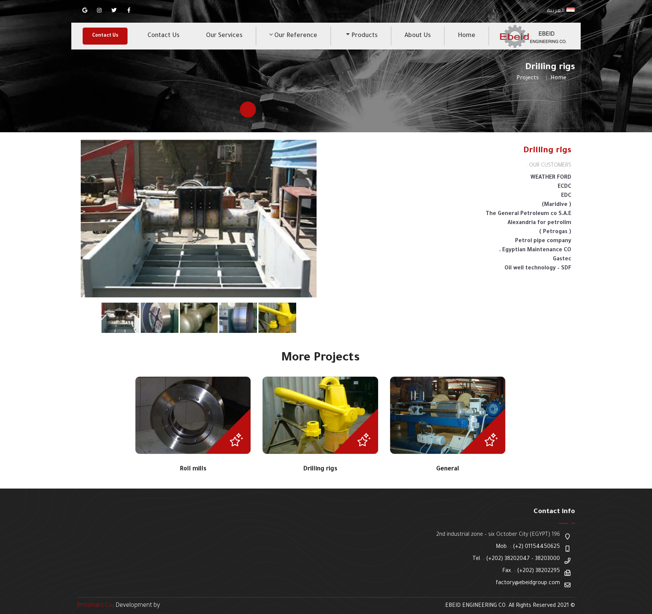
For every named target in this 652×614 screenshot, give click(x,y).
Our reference (295, 35)
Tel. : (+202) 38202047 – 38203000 (516, 559)
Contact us (164, 35)
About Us (417, 35)
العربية (556, 11)
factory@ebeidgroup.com (528, 583)
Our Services (224, 35)
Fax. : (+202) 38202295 (531, 571)
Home (466, 35)
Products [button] (364, 35)
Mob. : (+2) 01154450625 (528, 547)
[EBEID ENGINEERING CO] (532, 36)
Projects (528, 79)
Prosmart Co (94, 605)
